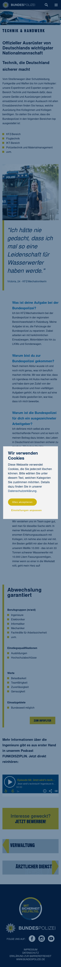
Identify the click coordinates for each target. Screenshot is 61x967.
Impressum (30, 950)
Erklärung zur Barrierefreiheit (30, 956)
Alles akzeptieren (22, 502)
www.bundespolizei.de (30, 960)
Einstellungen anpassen (26, 511)
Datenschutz (30, 953)
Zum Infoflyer (42, 720)
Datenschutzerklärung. (22, 491)
